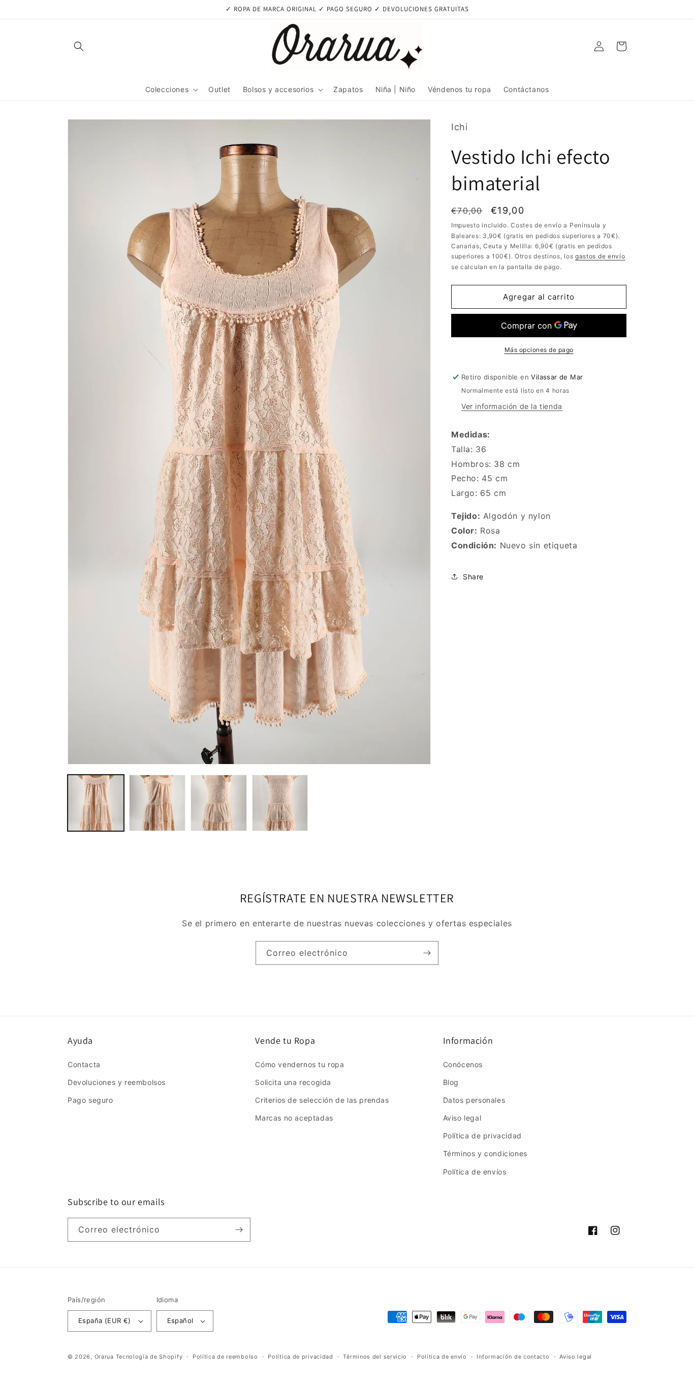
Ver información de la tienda (511, 406)
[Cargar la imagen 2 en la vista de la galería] (157, 803)
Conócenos (463, 1064)
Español (180, 1320)
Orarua (104, 1356)
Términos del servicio (375, 1356)
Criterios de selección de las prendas (322, 1100)
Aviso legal (462, 1117)
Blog (451, 1082)
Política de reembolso (225, 1356)
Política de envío (442, 1356)
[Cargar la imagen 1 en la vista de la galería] (96, 803)
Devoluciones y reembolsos (117, 1082)
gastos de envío (600, 256)
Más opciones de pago (539, 350)
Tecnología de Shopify (149, 1356)
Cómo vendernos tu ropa (299, 1064)
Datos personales (474, 1100)
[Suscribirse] (427, 953)
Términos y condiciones (485, 1153)
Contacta (84, 1064)
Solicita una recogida (293, 1082)
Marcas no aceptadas (294, 1117)
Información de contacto (513, 1356)
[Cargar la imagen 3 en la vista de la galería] (219, 803)
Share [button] (473, 576)
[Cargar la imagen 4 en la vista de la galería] (280, 803)
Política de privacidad (482, 1135)
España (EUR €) (104, 1320)
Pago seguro (90, 1100)
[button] (79, 46)
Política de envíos (475, 1171)
